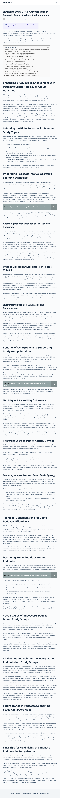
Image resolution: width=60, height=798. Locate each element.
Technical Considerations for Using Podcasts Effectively (19, 66)
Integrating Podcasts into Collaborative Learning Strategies (20, 53)
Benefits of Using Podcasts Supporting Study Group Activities (20, 59)
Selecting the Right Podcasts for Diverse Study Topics (18, 51)
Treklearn (7, 2)
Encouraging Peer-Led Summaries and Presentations (19, 58)
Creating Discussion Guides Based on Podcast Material (19, 56)
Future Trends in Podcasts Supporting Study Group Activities (20, 73)
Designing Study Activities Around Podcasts (16, 68)
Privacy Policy (27, 793)
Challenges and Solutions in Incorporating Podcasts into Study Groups (23, 71)
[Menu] (56, 2)
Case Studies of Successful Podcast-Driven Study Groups (19, 70)
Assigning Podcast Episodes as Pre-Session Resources (19, 54)
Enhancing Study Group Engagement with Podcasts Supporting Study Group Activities (27, 49)
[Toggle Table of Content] (47, 47)
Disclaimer (35, 793)
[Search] (53, 2)
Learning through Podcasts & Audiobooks (40, 19)
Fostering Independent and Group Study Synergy (18, 64)
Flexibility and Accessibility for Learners (16, 61)
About (12, 793)
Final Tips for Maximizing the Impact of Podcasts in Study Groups (22, 75)
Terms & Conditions (44, 793)
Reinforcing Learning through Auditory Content (18, 63)
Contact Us (18, 793)
